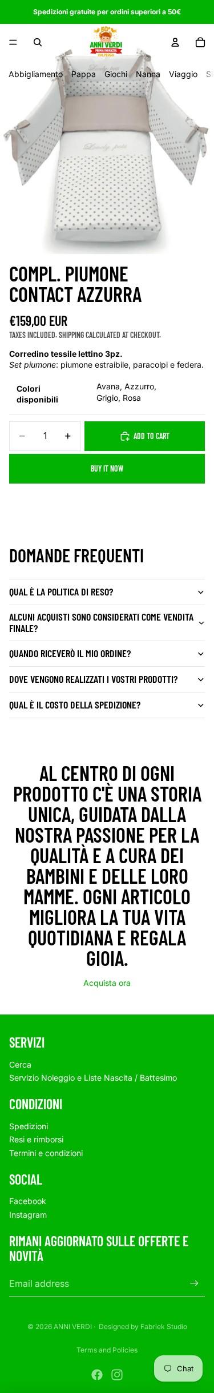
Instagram (28, 1214)
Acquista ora (107, 983)
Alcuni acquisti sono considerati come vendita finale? (101, 622)
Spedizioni (28, 1126)
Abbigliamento (36, 74)
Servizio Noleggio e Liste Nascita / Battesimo (93, 1077)
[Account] (175, 42)
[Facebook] (97, 1375)
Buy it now (107, 468)
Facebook (27, 1201)
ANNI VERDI (73, 1326)
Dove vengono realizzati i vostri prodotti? (93, 679)
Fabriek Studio (163, 1326)
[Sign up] (194, 1283)
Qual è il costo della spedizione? (74, 704)
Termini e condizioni (46, 1153)
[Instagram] (117, 1375)
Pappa (83, 74)
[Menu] (13, 42)
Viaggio (183, 74)
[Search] (37, 42)
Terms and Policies (107, 1350)
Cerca (20, 1064)
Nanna (148, 74)
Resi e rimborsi (36, 1139)
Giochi (115, 74)
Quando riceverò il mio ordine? (70, 653)
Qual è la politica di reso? (61, 591)
